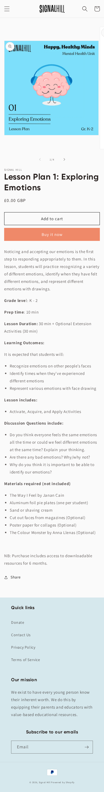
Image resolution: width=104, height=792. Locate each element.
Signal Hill (44, 782)
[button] (7, 9)
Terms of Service (25, 659)
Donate (17, 622)
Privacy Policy (23, 647)
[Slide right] (64, 159)
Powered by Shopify (63, 782)
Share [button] (16, 577)
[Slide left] (40, 159)
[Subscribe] (86, 747)
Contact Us (21, 634)
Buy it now (52, 234)
